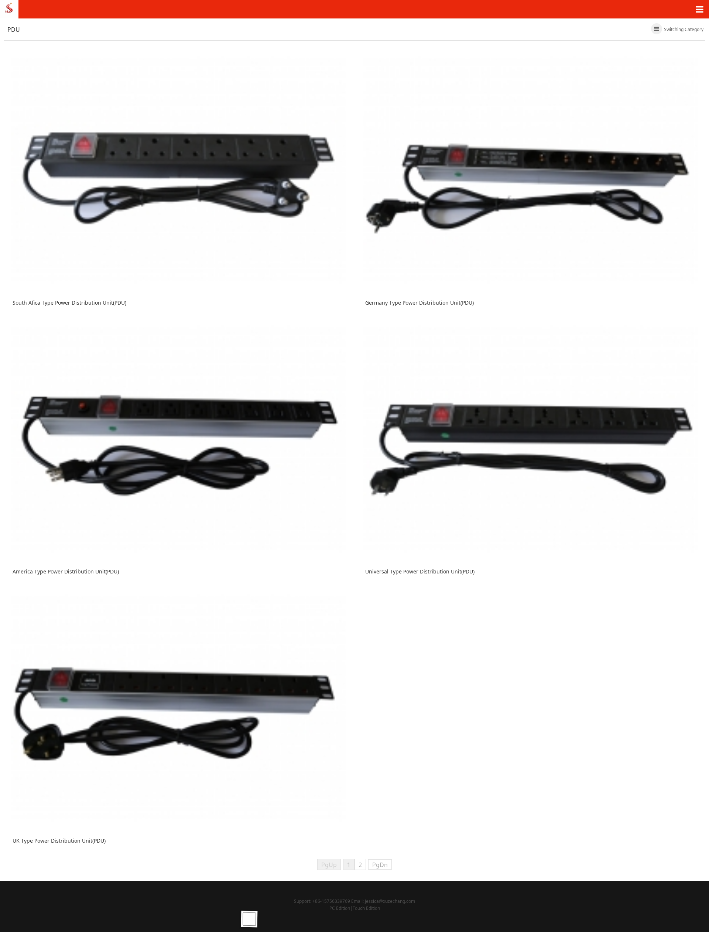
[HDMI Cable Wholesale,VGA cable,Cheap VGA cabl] (9, 8)
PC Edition (339, 908)
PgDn (380, 865)
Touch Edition (366, 908)
